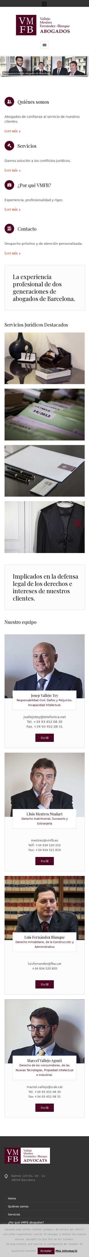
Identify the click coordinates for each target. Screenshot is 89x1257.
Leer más (11, 131)
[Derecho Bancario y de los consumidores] (45, 358)
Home (12, 1198)
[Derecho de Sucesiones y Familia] (45, 471)
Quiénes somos (18, 1206)
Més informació (66, 1250)
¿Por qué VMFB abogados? (26, 1222)
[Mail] (44, 663)
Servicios (14, 1214)
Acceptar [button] (46, 1250)
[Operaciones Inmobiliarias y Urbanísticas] (45, 527)
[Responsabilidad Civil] (45, 414)
